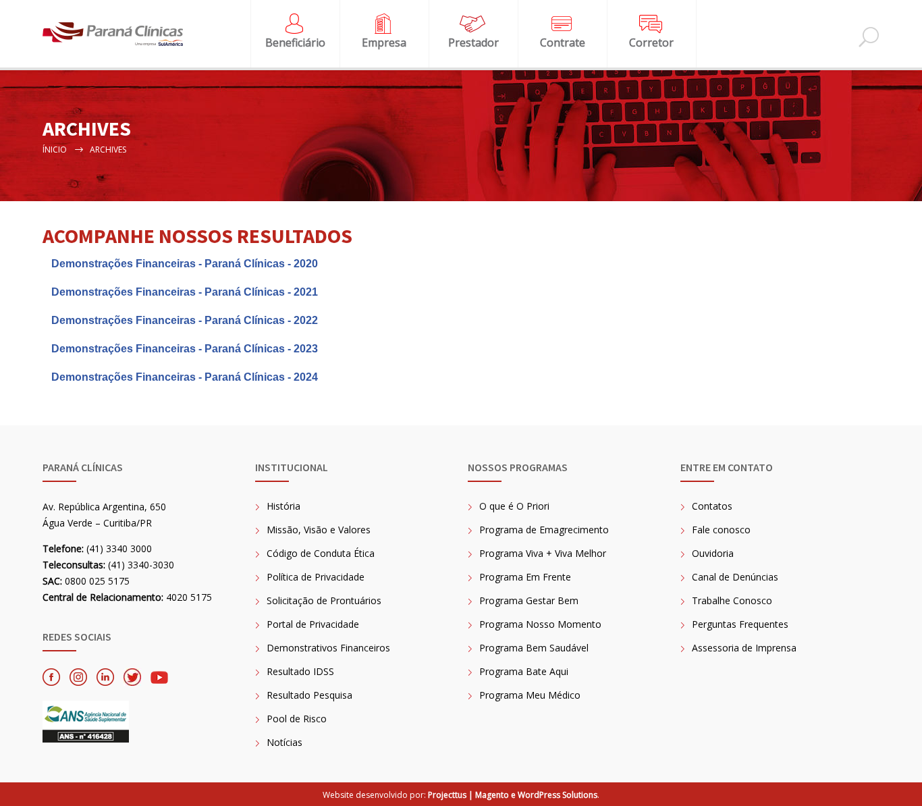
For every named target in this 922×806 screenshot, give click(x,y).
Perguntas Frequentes (740, 624)
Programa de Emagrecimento (544, 529)
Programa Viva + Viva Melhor (542, 553)
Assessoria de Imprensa (744, 647)
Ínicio (55, 149)
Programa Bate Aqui (523, 671)
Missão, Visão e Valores (319, 529)
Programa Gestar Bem (528, 600)
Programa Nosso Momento (540, 624)
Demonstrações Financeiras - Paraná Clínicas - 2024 (184, 377)
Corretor (651, 42)
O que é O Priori (514, 506)
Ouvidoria (713, 553)
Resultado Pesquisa (309, 695)
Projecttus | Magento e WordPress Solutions (512, 795)
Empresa (384, 42)
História (283, 506)
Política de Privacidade (315, 576)
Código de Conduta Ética (321, 553)
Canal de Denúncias (735, 576)
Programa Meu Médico (529, 695)
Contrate (562, 42)
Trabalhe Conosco (732, 600)
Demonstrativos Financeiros (328, 647)
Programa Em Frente (525, 576)
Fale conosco (721, 529)
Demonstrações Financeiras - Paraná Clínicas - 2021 (184, 292)
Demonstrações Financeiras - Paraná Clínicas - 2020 (184, 263)
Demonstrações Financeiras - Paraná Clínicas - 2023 (184, 348)
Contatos (712, 506)
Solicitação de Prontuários (324, 600)
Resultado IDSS (300, 671)
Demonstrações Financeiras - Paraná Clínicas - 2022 (184, 320)
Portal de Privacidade (313, 624)
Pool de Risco (297, 718)
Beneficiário (295, 42)
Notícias (284, 742)
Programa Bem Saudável (534, 647)
